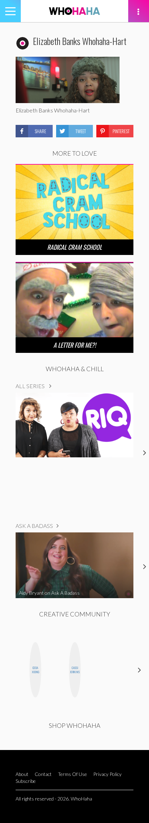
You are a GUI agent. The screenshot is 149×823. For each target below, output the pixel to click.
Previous (9, 670)
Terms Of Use (72, 774)
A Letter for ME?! (74, 344)
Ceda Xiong (35, 670)
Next (139, 670)
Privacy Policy (107, 774)
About (22, 774)
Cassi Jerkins (75, 670)
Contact (43, 774)
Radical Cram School (74, 247)
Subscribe (26, 781)
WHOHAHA (74, 11)
